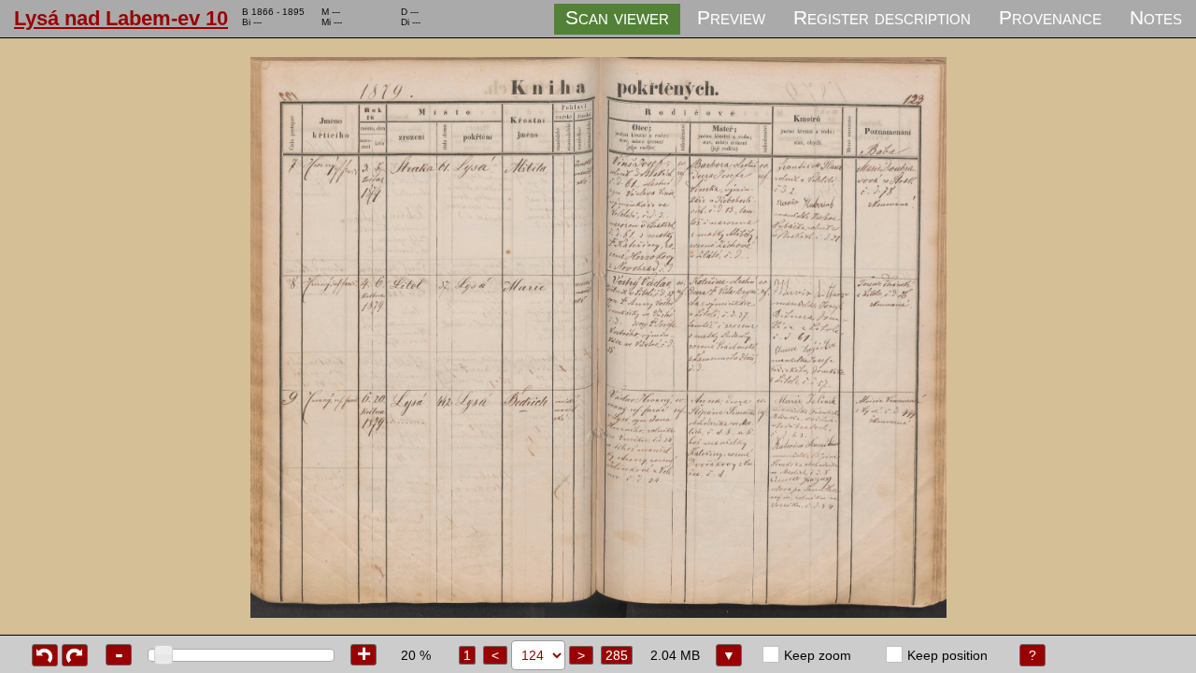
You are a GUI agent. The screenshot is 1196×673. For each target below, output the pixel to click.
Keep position (947, 655)
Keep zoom (817, 655)
